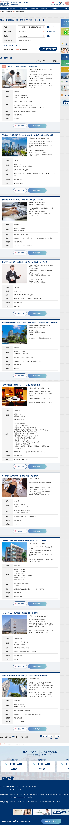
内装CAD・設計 (24, 794)
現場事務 (29, 797)
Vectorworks (20, 801)
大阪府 (19, 789)
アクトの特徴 (23, 8)
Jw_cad (27, 801)
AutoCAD (13, 801)
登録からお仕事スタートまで (39, 8)
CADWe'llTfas (46, 801)
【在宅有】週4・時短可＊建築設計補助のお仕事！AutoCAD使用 (24, 540)
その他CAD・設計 (61, 794)
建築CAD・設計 (14, 794)
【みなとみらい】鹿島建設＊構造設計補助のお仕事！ (20, 613)
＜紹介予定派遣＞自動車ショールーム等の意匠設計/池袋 (21, 385)
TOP (3, 11)
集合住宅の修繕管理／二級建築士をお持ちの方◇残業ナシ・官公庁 (24, 262)
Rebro (53, 801)
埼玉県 (34, 786)
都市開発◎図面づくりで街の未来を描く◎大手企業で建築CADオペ (24, 675)
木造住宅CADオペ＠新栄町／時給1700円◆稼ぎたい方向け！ (22, 200)
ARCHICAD (37, 801)
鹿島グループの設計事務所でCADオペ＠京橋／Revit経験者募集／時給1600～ (28, 135)
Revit (32, 801)
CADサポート (54, 8)
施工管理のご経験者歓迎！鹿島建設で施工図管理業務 (20, 476)
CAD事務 (52, 794)
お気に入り (21, 125)
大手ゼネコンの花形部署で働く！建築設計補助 (22, 66)
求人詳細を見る (37, 125)
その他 (58, 801)
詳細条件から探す (10, 8)
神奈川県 (24, 786)
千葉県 (30, 786)
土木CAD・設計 (34, 794)
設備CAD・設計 (44, 794)
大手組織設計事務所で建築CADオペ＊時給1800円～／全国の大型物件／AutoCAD (29, 323)
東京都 (19, 786)
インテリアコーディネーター (18, 797)
